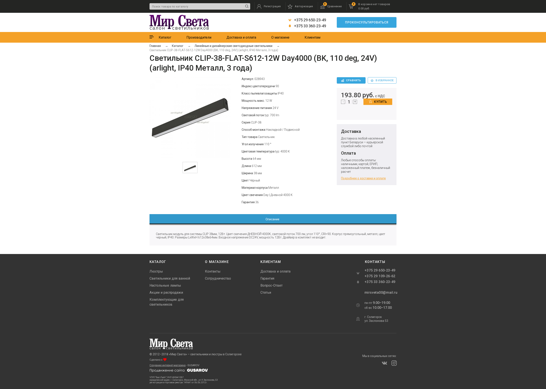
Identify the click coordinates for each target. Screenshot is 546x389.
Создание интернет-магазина (168, 365)
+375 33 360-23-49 (309, 26)
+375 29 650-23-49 (309, 20)
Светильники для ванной (170, 278)
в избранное (385, 80)
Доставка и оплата (241, 37)
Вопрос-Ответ (271, 285)
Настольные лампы (165, 285)
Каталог (165, 37)
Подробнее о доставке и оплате (363, 178)
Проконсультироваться (366, 22)
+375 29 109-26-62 (379, 276)
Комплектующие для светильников (167, 302)
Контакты (213, 271)
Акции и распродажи (166, 292)
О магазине (280, 37)
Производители (198, 37)
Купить (380, 101)
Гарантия (267, 278)
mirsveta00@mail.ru (380, 292)
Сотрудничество (218, 278)
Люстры (156, 271)
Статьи (265, 292)
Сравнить (353, 80)
